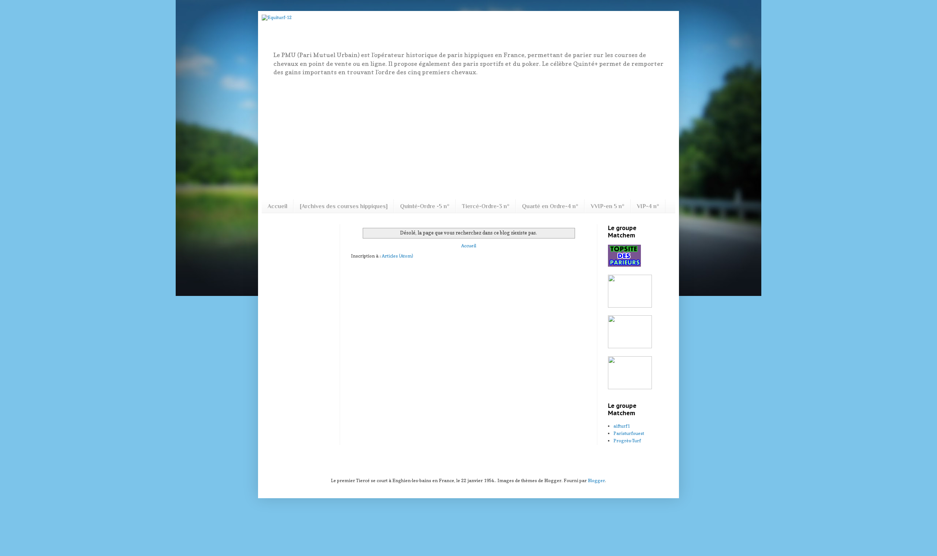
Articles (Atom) (397, 256)
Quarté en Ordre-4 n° (550, 206)
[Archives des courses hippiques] (344, 206)
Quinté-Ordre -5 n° (424, 206)
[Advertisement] (468, 137)
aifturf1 (621, 426)
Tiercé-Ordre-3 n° (485, 206)
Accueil (277, 206)
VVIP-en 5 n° (607, 206)
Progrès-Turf (627, 440)
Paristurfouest (628, 433)
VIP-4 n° (648, 206)
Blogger (596, 480)
